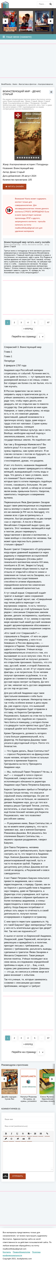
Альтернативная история (22, 164)
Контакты (7, 1252)
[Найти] (50, 4)
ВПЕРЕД (29, 329)
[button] (5, 1133)
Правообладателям (21, 1252)
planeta (7, 4)
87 (48, 322)
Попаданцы (42, 164)
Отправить (17, 1176)
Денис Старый (17, 172)
